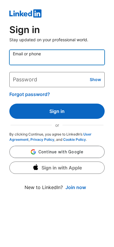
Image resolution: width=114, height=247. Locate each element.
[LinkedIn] (57, 14)
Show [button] (95, 79)
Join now (75, 187)
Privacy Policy (42, 139)
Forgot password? (29, 94)
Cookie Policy (74, 139)
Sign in (57, 111)
